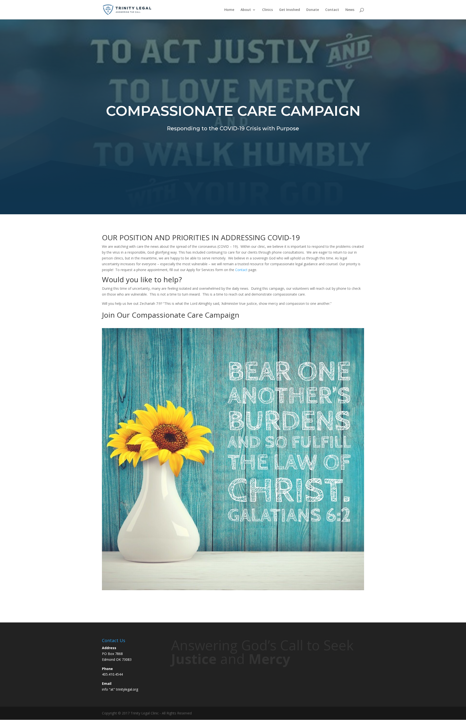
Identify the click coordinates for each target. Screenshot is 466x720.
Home (229, 10)
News (349, 10)
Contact (332, 10)
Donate (312, 10)
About (246, 10)
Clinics (267, 10)
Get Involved (289, 10)
